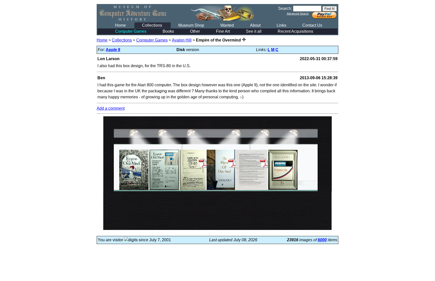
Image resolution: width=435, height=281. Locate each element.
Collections (152, 25)
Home (120, 25)
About (255, 25)
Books (168, 31)
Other (195, 31)
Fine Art (223, 31)
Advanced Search (298, 13)
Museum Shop (191, 25)
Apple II (113, 50)
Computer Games (131, 31)
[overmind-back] (164, 190)
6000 (322, 240)
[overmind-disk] (283, 190)
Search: (285, 8)
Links (281, 25)
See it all (254, 31)
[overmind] (134, 190)
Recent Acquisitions (295, 31)
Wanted (227, 25)
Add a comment (111, 108)
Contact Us (312, 25)
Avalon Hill (182, 40)
